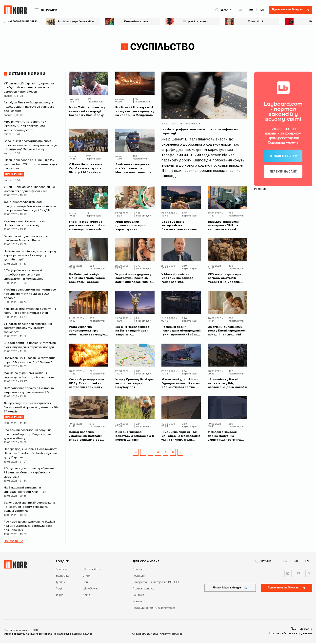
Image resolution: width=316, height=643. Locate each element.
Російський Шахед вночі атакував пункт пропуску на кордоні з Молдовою (134, 111)
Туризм (61, 582)
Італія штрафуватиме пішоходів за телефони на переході (199, 131)
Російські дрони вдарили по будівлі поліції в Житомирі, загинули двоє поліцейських (29, 525)
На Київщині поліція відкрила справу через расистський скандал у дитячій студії (30, 255)
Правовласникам (144, 588)
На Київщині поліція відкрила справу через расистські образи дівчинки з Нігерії (87, 278)
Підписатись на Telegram (283, 587)
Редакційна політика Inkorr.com (154, 608)
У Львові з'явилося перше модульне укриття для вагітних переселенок (224, 436)
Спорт (87, 576)
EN (262, 9)
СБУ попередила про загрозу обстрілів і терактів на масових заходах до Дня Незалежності (224, 278)
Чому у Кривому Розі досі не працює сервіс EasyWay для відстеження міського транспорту (134, 383)
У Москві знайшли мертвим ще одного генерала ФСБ (177, 278)
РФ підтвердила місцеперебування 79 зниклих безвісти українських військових (29, 472)
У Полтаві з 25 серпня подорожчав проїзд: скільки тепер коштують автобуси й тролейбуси (29, 87)
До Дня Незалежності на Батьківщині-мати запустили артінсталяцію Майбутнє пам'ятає (132, 331)
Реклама (138, 595)
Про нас (138, 569)
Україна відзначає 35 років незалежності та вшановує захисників (87, 225)
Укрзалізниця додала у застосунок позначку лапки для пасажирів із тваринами (133, 278)
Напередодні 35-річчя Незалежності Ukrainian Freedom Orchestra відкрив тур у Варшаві (30, 453)
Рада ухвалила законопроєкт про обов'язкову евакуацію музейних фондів (87, 331)
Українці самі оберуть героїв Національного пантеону (24, 223)
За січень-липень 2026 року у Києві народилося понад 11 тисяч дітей (227, 331)
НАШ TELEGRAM (285, 156)
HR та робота (91, 569)
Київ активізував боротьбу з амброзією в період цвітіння (134, 436)
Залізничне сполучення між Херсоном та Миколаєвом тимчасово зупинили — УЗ (134, 168)
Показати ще (13, 541)
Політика (62, 569)
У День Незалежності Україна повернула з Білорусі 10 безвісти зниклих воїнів (86, 168)
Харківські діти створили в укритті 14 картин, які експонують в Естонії (30, 311)
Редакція (139, 576)
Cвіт (85, 582)
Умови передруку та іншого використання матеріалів (37, 634)
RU (251, 9)
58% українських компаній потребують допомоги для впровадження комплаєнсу (23, 274)
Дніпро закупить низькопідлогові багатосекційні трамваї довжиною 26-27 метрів (31, 410)
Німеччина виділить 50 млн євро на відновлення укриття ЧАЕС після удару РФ (180, 436)
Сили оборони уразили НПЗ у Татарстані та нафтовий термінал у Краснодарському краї (87, 383)
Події (59, 588)
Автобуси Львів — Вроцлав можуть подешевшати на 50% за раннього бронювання (29, 106)
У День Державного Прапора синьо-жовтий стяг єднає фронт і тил (30, 189)
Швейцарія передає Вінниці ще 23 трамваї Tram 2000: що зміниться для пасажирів (31, 167)
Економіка (62, 576)
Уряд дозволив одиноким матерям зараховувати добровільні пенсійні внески (131, 226)
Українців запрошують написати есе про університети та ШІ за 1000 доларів (30, 293)
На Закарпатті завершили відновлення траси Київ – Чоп (25, 489)
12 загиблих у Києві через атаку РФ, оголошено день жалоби (227, 383)
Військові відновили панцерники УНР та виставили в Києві (223, 225)
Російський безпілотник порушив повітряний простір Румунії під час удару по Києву (28, 434)
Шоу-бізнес (91, 588)
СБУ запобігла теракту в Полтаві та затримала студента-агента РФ (29, 390)
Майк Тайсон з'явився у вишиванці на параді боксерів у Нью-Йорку (87, 111)
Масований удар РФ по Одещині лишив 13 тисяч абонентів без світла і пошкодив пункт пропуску (180, 383)
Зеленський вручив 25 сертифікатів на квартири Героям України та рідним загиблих (29, 506)
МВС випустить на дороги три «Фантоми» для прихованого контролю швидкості (25, 126)
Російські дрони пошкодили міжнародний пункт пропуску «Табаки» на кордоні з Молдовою (180, 331)
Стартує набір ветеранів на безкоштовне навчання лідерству (179, 226)
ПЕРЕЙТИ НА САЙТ (283, 171)
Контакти (139, 601)
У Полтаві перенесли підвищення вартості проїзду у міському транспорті (28, 328)
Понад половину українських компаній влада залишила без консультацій (85, 436)
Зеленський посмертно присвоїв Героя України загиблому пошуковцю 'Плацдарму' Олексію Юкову (30, 145)
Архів (86, 595)
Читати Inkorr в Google (227, 587)
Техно (59, 595)
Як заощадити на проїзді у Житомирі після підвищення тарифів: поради (30, 345)
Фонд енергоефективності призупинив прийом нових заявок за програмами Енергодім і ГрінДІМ (30, 206)
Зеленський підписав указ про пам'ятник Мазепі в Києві (26, 238)
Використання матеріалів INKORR (156, 582)
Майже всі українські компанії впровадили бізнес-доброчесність (29, 375)
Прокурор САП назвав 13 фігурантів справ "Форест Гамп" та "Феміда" (29, 360)
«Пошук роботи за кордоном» (290, 633)
